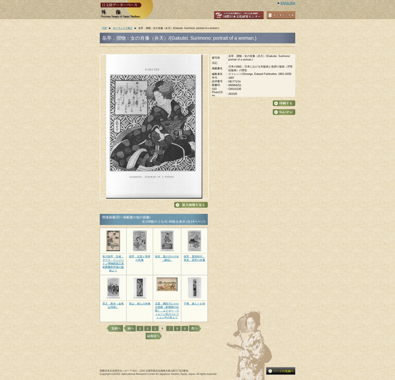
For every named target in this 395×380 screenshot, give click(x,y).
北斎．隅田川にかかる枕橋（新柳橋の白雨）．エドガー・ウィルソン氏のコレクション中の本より (167, 310)
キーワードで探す (122, 28)
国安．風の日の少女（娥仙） (167, 258)
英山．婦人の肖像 (139, 303)
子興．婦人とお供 (194, 303)
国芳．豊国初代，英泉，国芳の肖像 (194, 258)
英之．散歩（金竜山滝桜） (113, 305)
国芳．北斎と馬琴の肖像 (139, 258)
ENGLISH (288, 3)
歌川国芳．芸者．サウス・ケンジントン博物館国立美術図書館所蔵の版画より (113, 263)
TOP (104, 28)
